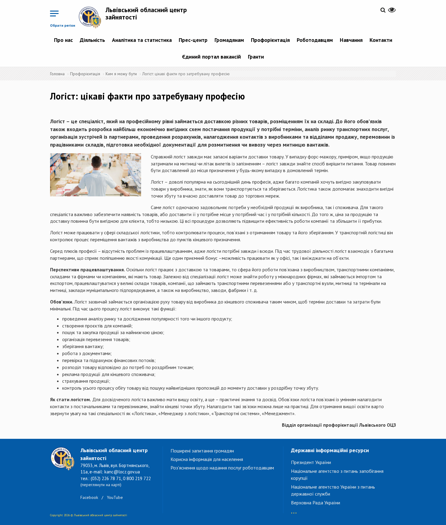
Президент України (311, 462)
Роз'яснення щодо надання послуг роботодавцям (222, 468)
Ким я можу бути (121, 73)
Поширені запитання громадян (202, 451)
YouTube (115, 497)
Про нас (63, 39)
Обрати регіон (62, 25)
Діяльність (92, 39)
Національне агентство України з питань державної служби (333, 490)
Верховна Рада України (315, 503)
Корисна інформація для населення (207, 459)
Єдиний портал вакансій (211, 56)
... (294, 510)
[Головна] (92, 17)
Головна (57, 73)
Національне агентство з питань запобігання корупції (337, 474)
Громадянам (229, 39)
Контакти (381, 39)
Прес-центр (193, 39)
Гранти (256, 56)
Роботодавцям (315, 39)
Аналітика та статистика (142, 39)
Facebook (89, 497)
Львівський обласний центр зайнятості (146, 13)
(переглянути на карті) (100, 484)
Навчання (351, 39)
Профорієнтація (270, 39)
